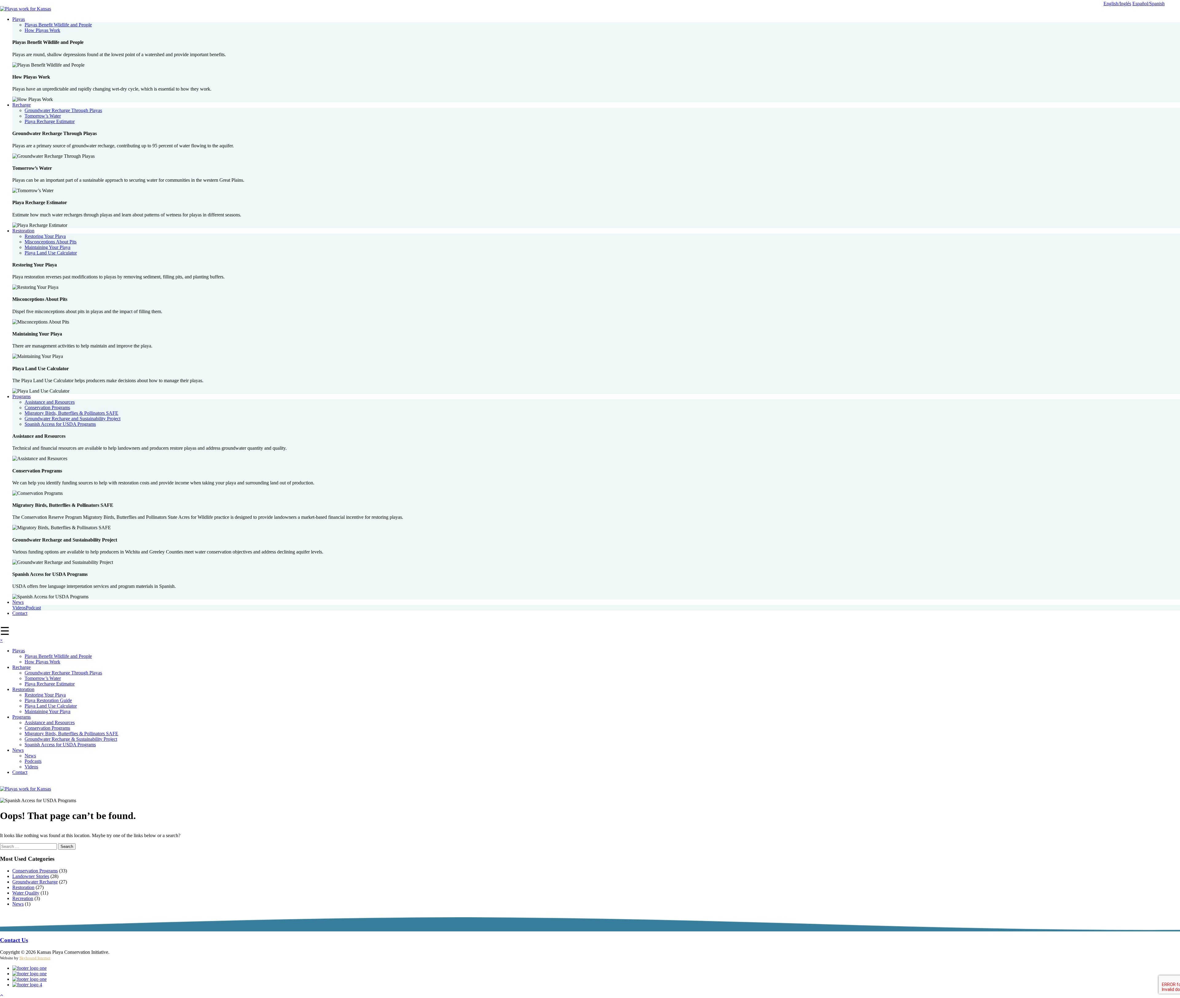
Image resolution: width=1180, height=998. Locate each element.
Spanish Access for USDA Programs (60, 424)
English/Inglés (1117, 3)
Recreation (22, 898)
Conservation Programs (47, 407)
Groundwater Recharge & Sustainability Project (71, 739)
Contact (19, 613)
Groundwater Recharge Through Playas (63, 110)
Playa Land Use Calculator (51, 252)
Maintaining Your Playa (47, 247)
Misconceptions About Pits (51, 241)
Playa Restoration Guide (48, 700)
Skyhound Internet (34, 958)
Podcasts (33, 761)
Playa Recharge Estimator (50, 121)
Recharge (21, 104)
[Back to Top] (1, 995)
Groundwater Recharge (35, 881)
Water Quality (25, 892)
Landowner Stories (30, 876)
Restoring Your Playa (45, 236)
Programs (21, 396)
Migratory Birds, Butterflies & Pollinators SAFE (71, 413)
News (18, 602)
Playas (18, 19)
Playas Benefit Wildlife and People (58, 24)
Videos (19, 607)
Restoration (23, 230)
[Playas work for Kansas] (25, 8)
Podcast (33, 607)
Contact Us (14, 940)
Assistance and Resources (50, 402)
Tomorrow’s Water (43, 115)
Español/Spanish (1148, 3)
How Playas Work (42, 30)
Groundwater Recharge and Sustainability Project (72, 418)
